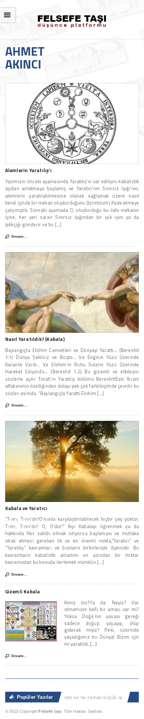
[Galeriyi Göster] (72, 86)
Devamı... (16, 236)
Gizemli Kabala (22, 591)
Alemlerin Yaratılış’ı (28, 170)
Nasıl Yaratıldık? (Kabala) (35, 339)
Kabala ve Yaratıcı (26, 508)
